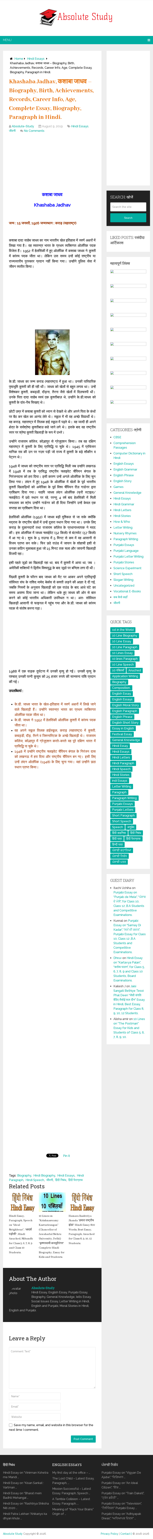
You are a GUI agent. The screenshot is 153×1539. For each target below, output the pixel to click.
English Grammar (125, 469)
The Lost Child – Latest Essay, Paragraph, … (73, 1481)
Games (118, 487)
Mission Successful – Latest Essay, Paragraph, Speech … (71, 1491)
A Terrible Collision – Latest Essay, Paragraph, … (71, 1501)
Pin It (66, 1156)
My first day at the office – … (71, 1472)
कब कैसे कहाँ (120, 597)
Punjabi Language (126, 551)
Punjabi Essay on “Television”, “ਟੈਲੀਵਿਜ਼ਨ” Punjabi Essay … (122, 1506)
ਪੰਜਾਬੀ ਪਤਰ (119, 862)
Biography (24, 1175)
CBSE (117, 437)
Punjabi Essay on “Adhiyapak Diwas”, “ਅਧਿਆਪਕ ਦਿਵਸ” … (121, 1516)
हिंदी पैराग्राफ (75, 1180)
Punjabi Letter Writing (128, 556)
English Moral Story (125, 705)
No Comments (34, 131)
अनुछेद (130, 827)
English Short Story (125, 722)
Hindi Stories (122, 516)
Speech (117, 827)
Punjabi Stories (123, 562)
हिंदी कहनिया (119, 833)
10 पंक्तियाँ (118, 670)
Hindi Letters (122, 510)
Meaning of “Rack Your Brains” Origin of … (73, 1512)
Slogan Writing (123, 580)
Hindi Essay (120, 746)
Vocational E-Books (127, 591)
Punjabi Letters (122, 809)
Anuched (134, 670)
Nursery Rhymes (125, 533)
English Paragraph (124, 711)
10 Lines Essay (122, 653)
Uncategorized (123, 585)
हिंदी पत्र (117, 838)
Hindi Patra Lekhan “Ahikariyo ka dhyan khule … (25, 1516)
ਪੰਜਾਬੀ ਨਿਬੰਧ (119, 856)
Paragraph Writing (125, 539)
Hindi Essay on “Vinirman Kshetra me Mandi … (25, 1475)
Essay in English (123, 728)
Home (18, 58)
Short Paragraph (123, 815)
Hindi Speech (35, 1180)
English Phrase (123, 475)
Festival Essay (122, 734)
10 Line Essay (121, 641)
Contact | (126, 1533)
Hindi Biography (44, 1175)
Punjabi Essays (123, 545)
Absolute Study (13, 1533)
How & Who (121, 521)
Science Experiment (127, 568)
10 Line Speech (123, 664)
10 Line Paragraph (124, 647)
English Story (122, 481)
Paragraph (119, 792)
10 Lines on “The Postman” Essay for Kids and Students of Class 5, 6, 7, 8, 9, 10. (129, 1028)
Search (128, 217)
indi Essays (119, 780)
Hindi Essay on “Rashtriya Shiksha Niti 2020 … (26, 1506)
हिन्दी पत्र (117, 844)
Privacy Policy (109, 1533)
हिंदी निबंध (60, 1180)
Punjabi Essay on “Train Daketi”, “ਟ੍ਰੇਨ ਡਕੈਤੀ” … (123, 1495)
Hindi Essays (35, 58)
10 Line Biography (124, 635)
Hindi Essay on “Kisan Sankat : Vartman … (23, 1485)
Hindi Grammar (123, 504)
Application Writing (125, 676)
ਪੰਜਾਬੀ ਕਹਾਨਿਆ (121, 850)
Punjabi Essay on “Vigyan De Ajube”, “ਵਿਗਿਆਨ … (121, 1475)
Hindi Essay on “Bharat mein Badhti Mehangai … (22, 1495)
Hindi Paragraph (123, 763)
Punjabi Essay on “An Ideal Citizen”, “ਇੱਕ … (120, 1485)
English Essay (121, 693)
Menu (7, 40)
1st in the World (123, 630)
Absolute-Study (23, 126)
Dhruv (117, 958)
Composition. (121, 688)
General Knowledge (127, 492)
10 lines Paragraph (125, 659)
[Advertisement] (52, 163)
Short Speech (122, 574)
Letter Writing (122, 527)
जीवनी (12, 131)
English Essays (123, 463)
